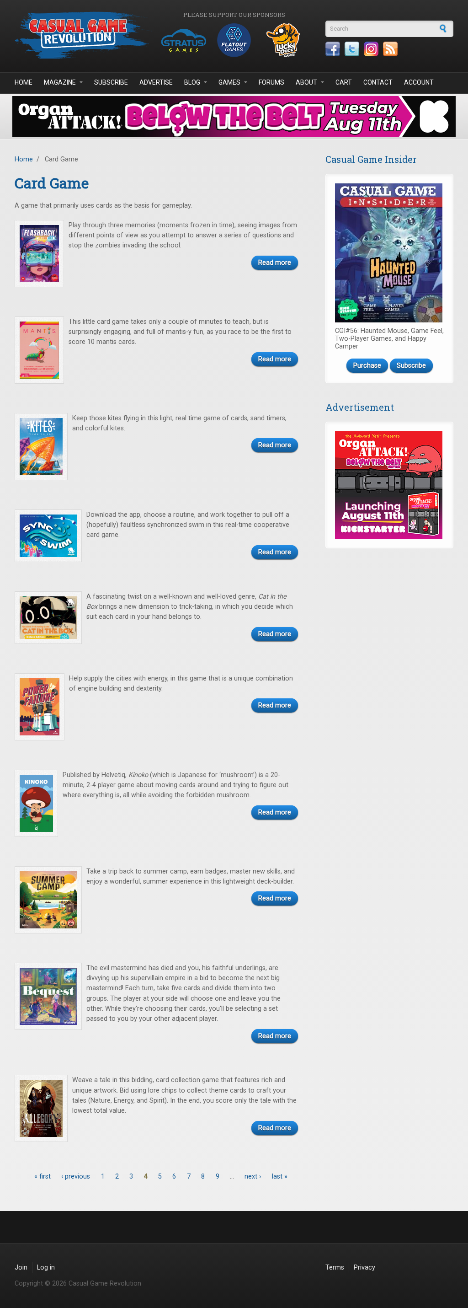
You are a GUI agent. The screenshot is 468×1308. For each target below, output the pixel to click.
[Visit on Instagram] (371, 49)
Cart (343, 82)
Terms (334, 1267)
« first (42, 1176)
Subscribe (111, 82)
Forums (271, 82)
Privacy (364, 1267)
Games (229, 82)
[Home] (83, 35)
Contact (378, 82)
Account (419, 82)
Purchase (367, 366)
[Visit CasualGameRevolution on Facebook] (332, 49)
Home (23, 82)
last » (279, 1176)
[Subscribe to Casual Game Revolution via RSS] (390, 49)
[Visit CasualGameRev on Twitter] (352, 49)
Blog (192, 82)
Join (21, 1267)
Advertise (156, 82)
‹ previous (75, 1176)
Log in (46, 1267)
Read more (274, 263)
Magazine (60, 82)
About (306, 82)
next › (253, 1176)
